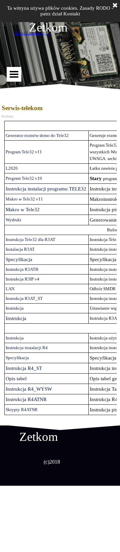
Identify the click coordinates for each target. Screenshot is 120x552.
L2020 (12, 168)
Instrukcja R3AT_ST (24, 298)
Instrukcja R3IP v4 (22, 279)
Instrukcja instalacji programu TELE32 (46, 188)
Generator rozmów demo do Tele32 (37, 135)
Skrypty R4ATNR (22, 409)
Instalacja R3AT (20, 249)
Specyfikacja (19, 259)
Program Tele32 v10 (24, 178)
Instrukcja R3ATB (22, 269)
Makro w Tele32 (23, 209)
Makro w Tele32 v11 (24, 199)
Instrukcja (15, 308)
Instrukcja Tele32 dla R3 (28, 239)
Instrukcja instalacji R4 (27, 347)
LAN (10, 288)
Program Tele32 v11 (24, 151)
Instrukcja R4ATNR (26, 399)
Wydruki (13, 219)
